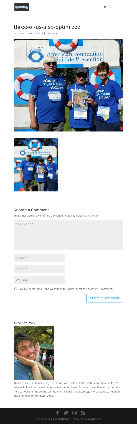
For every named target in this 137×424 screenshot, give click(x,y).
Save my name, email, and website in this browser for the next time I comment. (65, 289)
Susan (21, 33)
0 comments (53, 33)
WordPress (94, 419)
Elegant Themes (60, 419)
